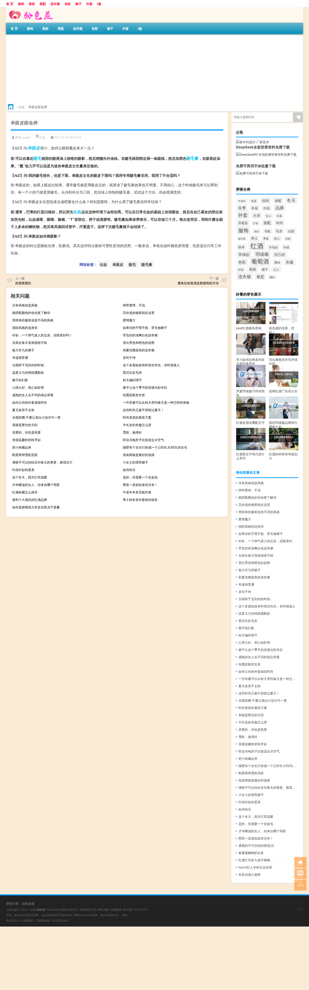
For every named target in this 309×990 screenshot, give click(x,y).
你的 (265, 200)
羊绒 (286, 247)
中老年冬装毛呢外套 (137, 492)
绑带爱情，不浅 (134, 305)
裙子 (78, 3)
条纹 (256, 231)
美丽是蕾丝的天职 (25, 424)
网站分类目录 (69, 909)
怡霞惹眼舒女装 (134, 395)
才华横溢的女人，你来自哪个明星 (36, 484)
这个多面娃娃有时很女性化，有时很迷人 (151, 365)
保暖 (278, 200)
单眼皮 (34, 148)
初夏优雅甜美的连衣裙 (138, 350)
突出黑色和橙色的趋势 (138, 342)
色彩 (67, 3)
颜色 (272, 277)
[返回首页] (299, 862)
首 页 (9, 3)
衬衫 (241, 269)
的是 (287, 238)
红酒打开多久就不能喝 (254, 860)
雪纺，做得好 (132, 432)
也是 (254, 201)
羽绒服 (262, 254)
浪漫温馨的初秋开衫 (26, 439)
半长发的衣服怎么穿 (137, 424)
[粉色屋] (30, 9)
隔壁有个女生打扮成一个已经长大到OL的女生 (155, 447)
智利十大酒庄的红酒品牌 (29, 499)
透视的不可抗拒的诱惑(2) (256, 845)
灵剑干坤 (129, 357)
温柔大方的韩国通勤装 (28, 372)
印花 (267, 208)
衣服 (289, 262)
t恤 (99, 3)
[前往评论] (299, 873)
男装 (266, 238)
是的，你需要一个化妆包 (140, 477)
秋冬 (241, 247)
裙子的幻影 (20, 380)
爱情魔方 (129, 320)
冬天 (291, 200)
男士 (254, 238)
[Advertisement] (142, 68)
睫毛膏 (192, 158)
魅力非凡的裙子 (23, 350)
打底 (255, 223)
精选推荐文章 (88, 909)
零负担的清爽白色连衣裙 (140, 335)
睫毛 (37, 158)
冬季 (242, 208)
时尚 (279, 222)
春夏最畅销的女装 (251, 852)
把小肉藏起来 (21, 447)
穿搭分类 (12, 903)
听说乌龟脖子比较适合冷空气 (143, 439)
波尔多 (242, 238)
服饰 (21, 3)
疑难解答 (116, 909)
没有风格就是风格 (25, 305)
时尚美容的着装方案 (137, 417)
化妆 (21, 106)
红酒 (257, 245)
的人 (277, 238)
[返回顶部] (299, 885)
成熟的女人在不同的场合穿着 (32, 395)
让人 (276, 269)
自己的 (279, 254)
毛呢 (267, 231)
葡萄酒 (260, 261)
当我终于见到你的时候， (29, 365)
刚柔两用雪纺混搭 (25, 454)
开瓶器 (243, 223)
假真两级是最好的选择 (138, 454)
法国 (291, 231)
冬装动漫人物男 (249, 874)
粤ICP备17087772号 (135, 909)
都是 (260, 276)
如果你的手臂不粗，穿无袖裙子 (145, 327)
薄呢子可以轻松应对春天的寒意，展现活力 (42, 462)
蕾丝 (277, 262)
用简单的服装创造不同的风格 (32, 320)
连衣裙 (55, 3)
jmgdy (26, 137)
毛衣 (279, 230)
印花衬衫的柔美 (23, 469)
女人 (268, 216)
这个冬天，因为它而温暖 (29, 477)
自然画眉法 (23, 283)
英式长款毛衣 (132, 372)
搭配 (43, 3)
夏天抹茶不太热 (23, 410)
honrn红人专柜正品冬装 (255, 867)
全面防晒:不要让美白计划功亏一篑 (36, 417)
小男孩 (299, 909)
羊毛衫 (273, 247)
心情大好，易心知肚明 (28, 387)
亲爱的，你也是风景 (26, 432)
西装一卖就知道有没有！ (140, 484)
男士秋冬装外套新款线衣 (140, 499)
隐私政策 (28, 903)
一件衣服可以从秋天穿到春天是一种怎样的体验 (156, 402)
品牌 (279, 208)
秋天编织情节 (132, 380)
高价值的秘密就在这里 (138, 312)
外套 (89, 3)
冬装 (254, 208)
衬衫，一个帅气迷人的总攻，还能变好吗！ (42, 335)
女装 (279, 216)
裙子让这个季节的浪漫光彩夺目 (145, 387)
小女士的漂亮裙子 (135, 462)
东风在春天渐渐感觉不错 (29, 342)
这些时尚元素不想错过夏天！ (143, 410)
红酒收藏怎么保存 (25, 492)
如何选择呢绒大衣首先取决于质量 (36, 507)
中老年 (242, 201)
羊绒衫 (244, 254)
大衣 (256, 215)
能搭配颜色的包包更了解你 (31, 312)
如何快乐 (129, 469)
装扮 (32, 3)
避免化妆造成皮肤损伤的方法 (198, 283)
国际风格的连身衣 (25, 327)
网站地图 (103, 909)
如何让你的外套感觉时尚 (29, 402)
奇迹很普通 (20, 357)
